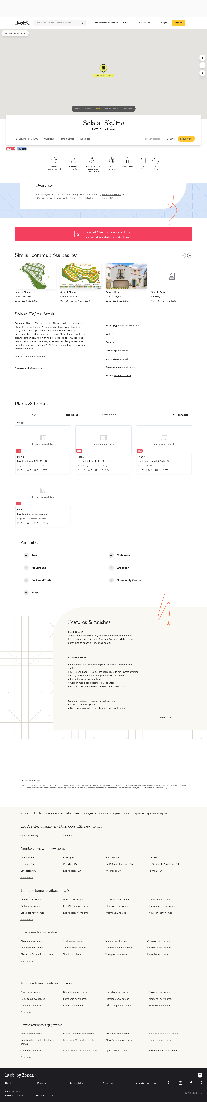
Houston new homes (117, 906)
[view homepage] (22, 23)
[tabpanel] (103, 478)
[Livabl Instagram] (180, 1083)
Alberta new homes (31, 1033)
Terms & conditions (145, 1083)
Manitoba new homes (117, 1033)
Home (24, 813)
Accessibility (76, 1083)
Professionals (145, 22)
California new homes (32, 947)
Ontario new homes (31, 1050)
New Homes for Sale (105, 22)
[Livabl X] (169, 1082)
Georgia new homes (116, 954)
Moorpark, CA (113, 870)
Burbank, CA (113, 857)
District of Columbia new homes (37, 954)
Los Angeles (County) (93, 813)
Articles (127, 22)
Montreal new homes (160, 1005)
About (8, 1083)
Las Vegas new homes (32, 912)
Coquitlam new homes (32, 998)
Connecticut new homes (118, 947)
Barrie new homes (30, 992)
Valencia (67, 835)
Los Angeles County (66, 198)
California (36, 813)
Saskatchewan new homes (163, 1050)
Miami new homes (116, 912)
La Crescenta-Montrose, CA (164, 864)
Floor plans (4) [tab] (72, 415)
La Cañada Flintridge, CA (119, 864)
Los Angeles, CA (72, 870)
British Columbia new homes (78, 1033)
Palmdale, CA (156, 870)
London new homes (31, 1005)
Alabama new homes (31, 940)
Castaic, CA (155, 857)
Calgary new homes (159, 992)
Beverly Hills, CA (72, 857)
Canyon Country (38, 368)
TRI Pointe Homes (105, 129)
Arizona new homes (116, 940)
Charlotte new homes (117, 899)
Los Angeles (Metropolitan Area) (61, 813)
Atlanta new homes (30, 899)
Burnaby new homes (117, 992)
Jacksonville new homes (162, 906)
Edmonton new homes (75, 998)
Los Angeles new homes (76, 912)
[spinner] (82, 23)
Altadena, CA (27, 857)
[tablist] (103, 415)
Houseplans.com (44, 1095)
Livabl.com (146, 788)
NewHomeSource (14, 1095)
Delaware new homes (159, 947)
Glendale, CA (70, 864)
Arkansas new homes (158, 940)
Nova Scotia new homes (119, 1040)
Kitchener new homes (160, 998)
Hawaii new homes (157, 954)
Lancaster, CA (28, 870)
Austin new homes (73, 899)
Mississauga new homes (119, 1005)
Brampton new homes (75, 992)
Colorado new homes (74, 947)
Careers (41, 1083)
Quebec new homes (117, 1050)
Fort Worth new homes (75, 906)
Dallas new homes (30, 906)
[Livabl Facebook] (191, 1082)
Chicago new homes (160, 899)
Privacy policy (110, 1083)
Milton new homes (73, 1005)
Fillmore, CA (27, 864)
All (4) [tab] (34, 414)
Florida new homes (73, 954)
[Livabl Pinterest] (201, 1082)
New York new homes (160, 912)
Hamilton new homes (117, 998)
